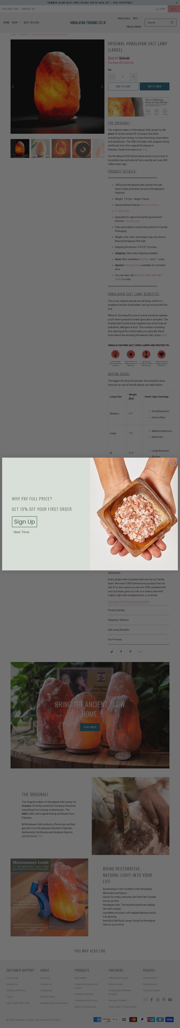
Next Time (21, 532)
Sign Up (24, 522)
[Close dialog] (173, 462)
